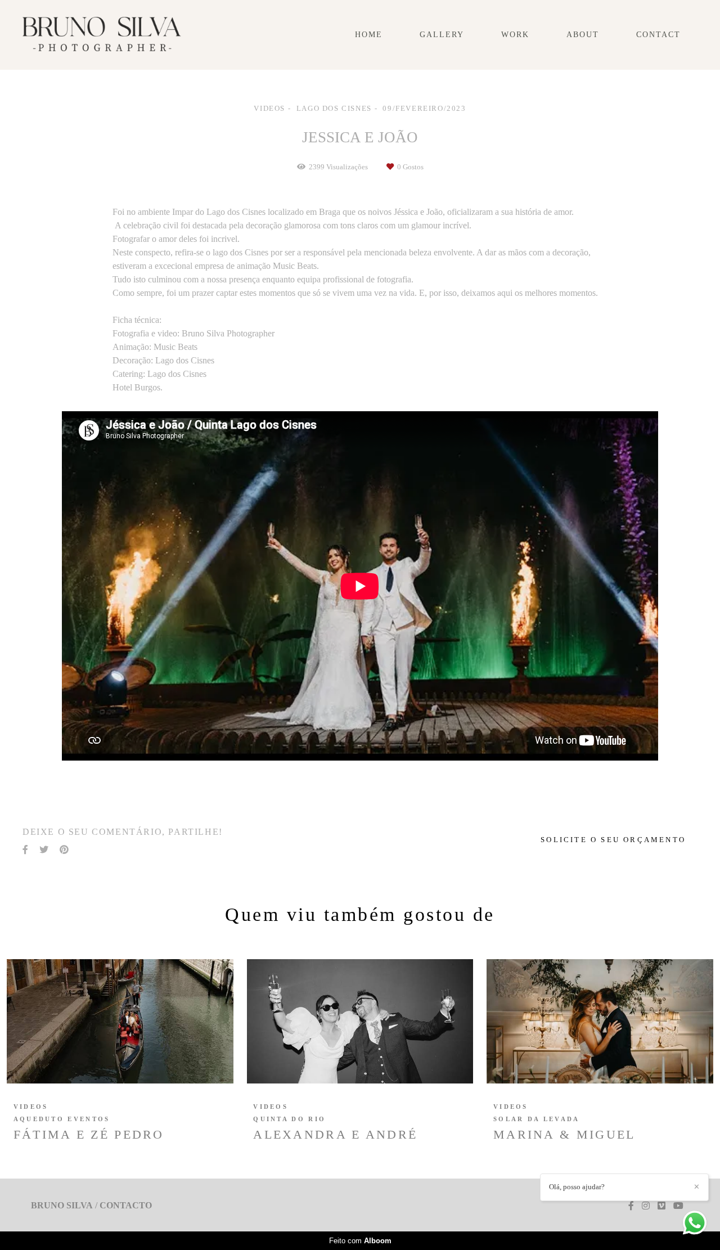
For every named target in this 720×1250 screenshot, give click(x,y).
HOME (368, 34)
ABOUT (582, 34)
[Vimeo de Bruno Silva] (661, 1206)
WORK (515, 34)
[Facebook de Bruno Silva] (631, 1206)
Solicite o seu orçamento (613, 839)
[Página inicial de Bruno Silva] (101, 35)
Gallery (442, 34)
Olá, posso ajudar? (577, 1186)
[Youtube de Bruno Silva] (678, 1206)
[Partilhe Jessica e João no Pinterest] (64, 850)
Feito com (360, 1240)
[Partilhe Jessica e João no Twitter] (43, 850)
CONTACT (658, 34)
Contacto (126, 1205)
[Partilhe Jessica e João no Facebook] (25, 850)
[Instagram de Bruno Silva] (646, 1206)
